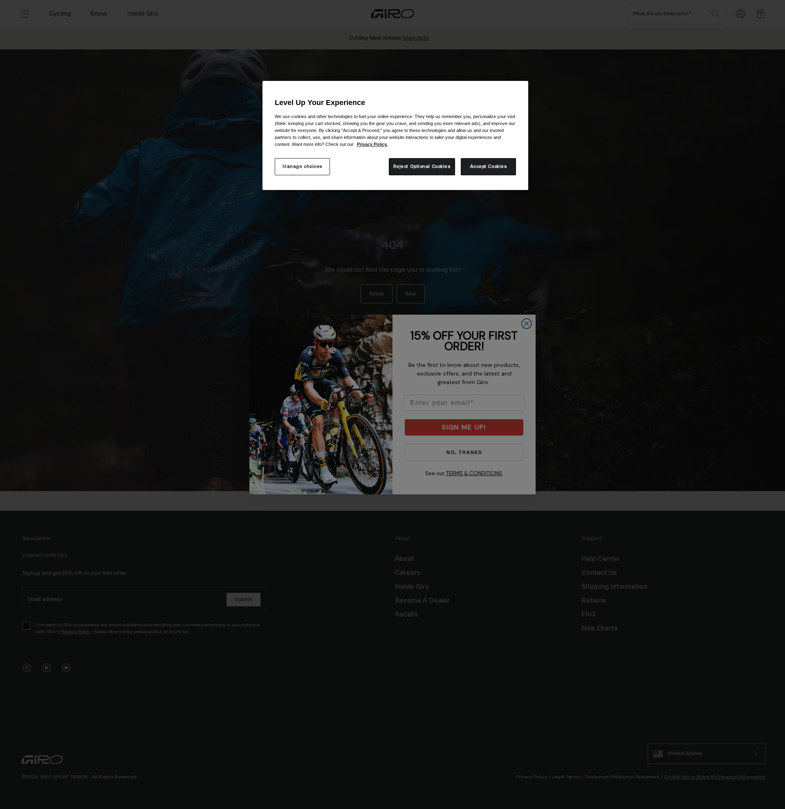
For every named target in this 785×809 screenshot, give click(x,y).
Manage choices (302, 166)
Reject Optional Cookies (422, 166)
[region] (395, 135)
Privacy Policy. (372, 144)
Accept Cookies (488, 166)
